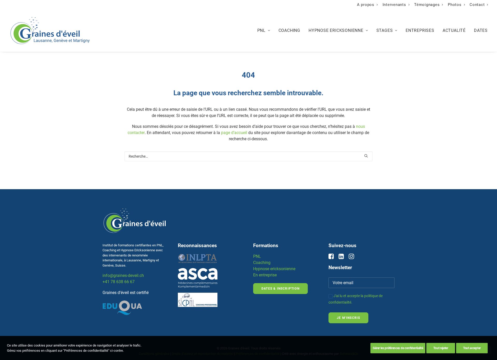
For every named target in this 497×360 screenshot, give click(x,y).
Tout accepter (472, 348)
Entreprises (420, 30)
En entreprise (265, 275)
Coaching (289, 30)
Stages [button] (384, 30)
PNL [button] (261, 30)
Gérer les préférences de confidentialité (398, 348)
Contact (477, 4)
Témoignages (427, 4)
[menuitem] (367, 4)
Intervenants (394, 4)
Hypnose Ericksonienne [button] (336, 30)
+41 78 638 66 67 (119, 281)
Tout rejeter (440, 348)
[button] (366, 155)
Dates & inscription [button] (280, 288)
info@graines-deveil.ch (123, 275)
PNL (257, 256)
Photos (455, 4)
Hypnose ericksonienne (274, 268)
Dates (481, 30)
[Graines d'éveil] (50, 30)
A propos (365, 4)
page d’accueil (234, 132)
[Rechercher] (249, 156)
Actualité (454, 30)
